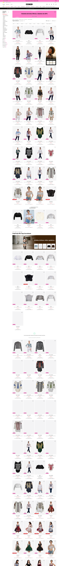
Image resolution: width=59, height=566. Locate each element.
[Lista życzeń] (53, 4)
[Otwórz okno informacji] (55, 0)
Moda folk (25, 19)
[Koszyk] (55, 4)
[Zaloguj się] (49, 4)
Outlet (4, 2)
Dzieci (11, 4)
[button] (48, 20)
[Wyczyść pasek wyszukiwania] (55, 6)
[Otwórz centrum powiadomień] (51, 4)
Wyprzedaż (16, 19)
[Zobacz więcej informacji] (18, 44)
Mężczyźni (7, 4)
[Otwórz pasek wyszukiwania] (46, 6)
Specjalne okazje (21, 19)
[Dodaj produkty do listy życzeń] (21, 26)
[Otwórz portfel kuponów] (46, 4)
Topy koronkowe (30, 19)
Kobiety (4, 4)
